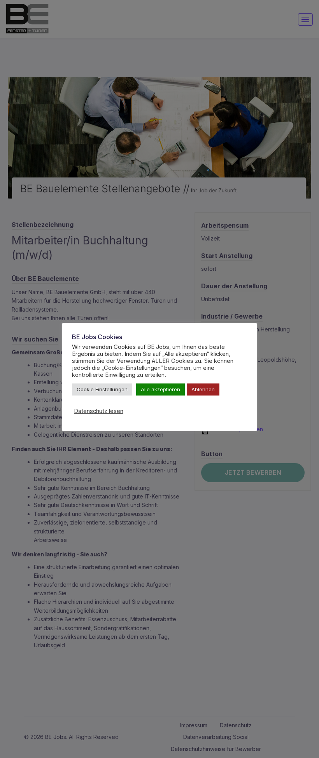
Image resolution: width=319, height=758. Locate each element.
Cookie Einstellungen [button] (102, 389)
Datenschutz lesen (98, 411)
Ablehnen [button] (203, 389)
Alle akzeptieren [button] (160, 389)
